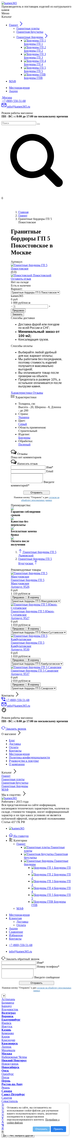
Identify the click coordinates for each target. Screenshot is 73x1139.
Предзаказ (18, 310)
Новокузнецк (10, 1063)
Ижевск (6, 1023)
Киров (5, 1036)
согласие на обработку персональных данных (40, 499)
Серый (22, 424)
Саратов (6, 1097)
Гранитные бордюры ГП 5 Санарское (34, 672)
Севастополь (9, 1101)
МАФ (5, 789)
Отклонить (41, 1129)
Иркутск (6, 1026)
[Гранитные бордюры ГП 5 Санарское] (36, 667)
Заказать (17, 314)
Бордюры (24, 437)
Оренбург (7, 1074)
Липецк (6, 1046)
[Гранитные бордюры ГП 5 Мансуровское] (36, 576)
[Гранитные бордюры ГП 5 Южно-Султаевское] (36, 608)
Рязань (5, 1087)
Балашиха (7, 1002)
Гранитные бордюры (14, 786)
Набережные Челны (14, 1057)
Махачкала (8, 1050)
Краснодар (8, 1040)
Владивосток (9, 1009)
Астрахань (8, 999)
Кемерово (7, 1033)
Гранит (5, 776)
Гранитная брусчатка (14, 782)
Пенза (5, 1077)
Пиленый (24, 444)
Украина (23, 417)
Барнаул (6, 1006)
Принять (58, 1129)
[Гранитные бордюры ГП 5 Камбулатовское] (36, 639)
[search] (38, 124)
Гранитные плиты (13, 779)
